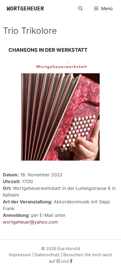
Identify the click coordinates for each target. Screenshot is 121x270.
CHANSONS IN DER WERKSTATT (48, 50)
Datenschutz (47, 254)
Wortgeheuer (25, 8)
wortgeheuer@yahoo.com (30, 222)
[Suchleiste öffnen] (80, 8)
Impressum (20, 254)
